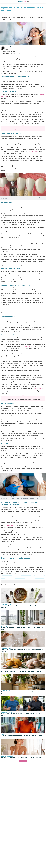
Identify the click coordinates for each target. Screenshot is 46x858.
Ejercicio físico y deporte (6, 712)
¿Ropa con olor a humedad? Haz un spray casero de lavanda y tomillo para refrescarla (23, 606)
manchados (10, 525)
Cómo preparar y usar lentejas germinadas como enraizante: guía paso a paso (22, 692)
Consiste (15, 408)
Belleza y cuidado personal (7, 756)
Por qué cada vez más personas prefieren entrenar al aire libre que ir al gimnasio (21, 714)
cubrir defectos (12, 213)
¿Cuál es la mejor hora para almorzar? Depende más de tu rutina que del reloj (22, 736)
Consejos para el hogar (6, 604)
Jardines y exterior (5, 626)
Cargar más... (23, 761)
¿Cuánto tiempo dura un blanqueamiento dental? (27, 129)
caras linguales (39, 388)
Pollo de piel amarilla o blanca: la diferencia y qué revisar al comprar (21, 671)
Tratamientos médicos (8, 4)
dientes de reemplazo (33, 151)
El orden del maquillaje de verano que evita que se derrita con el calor (21, 757)
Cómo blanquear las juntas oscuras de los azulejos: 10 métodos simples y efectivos (22, 650)
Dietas (2, 734)
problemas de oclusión (28, 346)
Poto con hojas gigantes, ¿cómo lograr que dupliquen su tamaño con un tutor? (22, 628)
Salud (2, 4)
